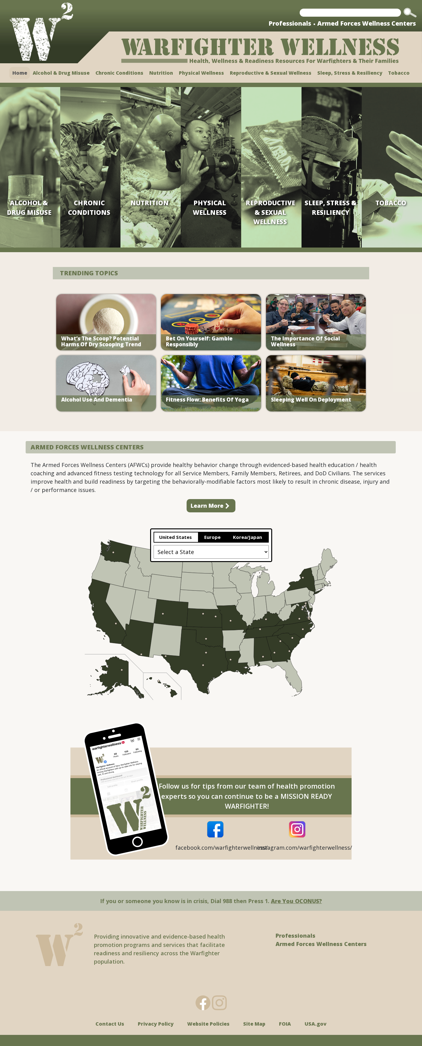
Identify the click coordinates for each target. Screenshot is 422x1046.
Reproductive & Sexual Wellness (270, 72)
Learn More (207, 505)
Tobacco (399, 72)
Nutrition (161, 72)
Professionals (289, 23)
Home (19, 72)
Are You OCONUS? (296, 901)
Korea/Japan (248, 537)
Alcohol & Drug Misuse (61, 72)
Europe (213, 537)
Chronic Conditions (119, 72)
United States (176, 537)
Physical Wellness (201, 72)
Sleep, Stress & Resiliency (349, 72)
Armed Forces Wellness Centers (366, 23)
